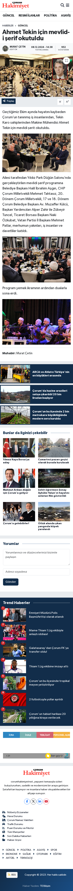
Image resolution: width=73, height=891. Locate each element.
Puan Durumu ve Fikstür (20, 828)
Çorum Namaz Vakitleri (20, 820)
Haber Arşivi (14, 840)
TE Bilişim (45, 886)
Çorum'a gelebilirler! (16, 523)
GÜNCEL (8, 15)
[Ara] (62, 5)
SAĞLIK (27, 854)
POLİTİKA (50, 15)
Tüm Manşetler (16, 832)
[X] (33, 801)
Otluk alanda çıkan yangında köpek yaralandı (50, 526)
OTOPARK (42, 854)
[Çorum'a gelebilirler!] (19, 511)
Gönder (10, 581)
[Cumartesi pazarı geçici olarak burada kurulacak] (54, 447)
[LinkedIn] (40, 801)
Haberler (7, 25)
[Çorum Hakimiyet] (15, 5)
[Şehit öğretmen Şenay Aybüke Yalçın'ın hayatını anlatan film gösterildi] (54, 478)
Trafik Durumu (15, 824)
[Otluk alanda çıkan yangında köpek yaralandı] (54, 511)
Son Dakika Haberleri (19, 836)
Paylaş (10, 101)
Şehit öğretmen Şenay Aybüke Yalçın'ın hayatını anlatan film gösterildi (53, 493)
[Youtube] (46, 801)
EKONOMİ (11, 854)
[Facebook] (27, 801)
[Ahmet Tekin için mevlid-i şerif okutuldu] (36, 75)
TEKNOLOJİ (26, 858)
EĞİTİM (57, 854)
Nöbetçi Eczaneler (18, 812)
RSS (13, 874)
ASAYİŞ (66, 15)
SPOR (54, 850)
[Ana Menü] (67, 5)
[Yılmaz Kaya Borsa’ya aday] (19, 447)
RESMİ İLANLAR (29, 15)
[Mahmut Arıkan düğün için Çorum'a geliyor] (19, 478)
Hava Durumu (15, 816)
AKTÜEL (10, 858)
